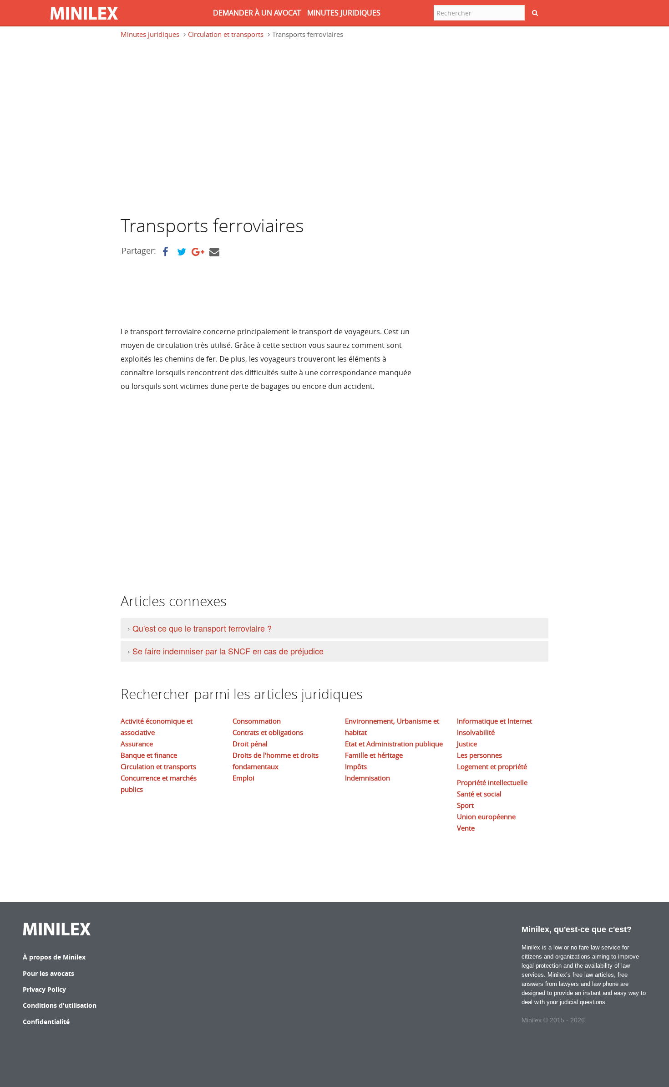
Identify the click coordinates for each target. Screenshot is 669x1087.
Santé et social (479, 793)
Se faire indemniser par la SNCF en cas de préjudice (228, 651)
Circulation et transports (226, 34)
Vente (466, 827)
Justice (467, 743)
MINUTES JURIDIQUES (343, 13)
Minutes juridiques (150, 34)
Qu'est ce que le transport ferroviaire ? (202, 628)
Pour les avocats (48, 973)
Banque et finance (149, 755)
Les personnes (479, 755)
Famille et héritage (374, 755)
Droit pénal (250, 743)
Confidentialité (46, 1021)
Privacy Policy (44, 989)
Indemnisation (367, 777)
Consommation (257, 720)
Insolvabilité (476, 732)
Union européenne (486, 816)
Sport (465, 805)
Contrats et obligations (268, 732)
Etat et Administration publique (394, 743)
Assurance (137, 743)
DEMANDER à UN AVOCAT (257, 13)
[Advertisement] (197, 131)
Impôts (356, 766)
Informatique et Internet (494, 720)
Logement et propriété (492, 766)
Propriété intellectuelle (492, 782)
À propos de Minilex (54, 957)
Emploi (243, 777)
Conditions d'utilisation (59, 1005)
